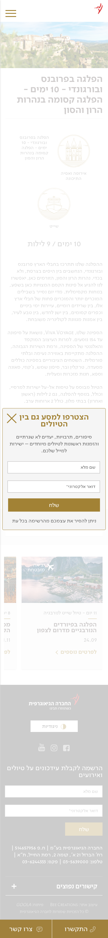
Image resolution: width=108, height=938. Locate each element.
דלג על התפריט (53, 2)
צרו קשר (21, 928)
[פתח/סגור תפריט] (10, 9)
